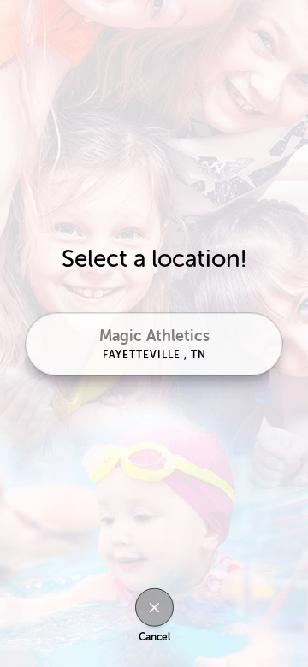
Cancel (154, 637)
